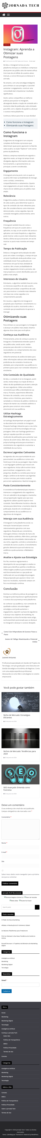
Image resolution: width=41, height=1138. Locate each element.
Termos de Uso (8, 1052)
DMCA (5, 1044)
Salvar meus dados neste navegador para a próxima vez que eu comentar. (20, 875)
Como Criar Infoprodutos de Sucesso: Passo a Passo (20, 633)
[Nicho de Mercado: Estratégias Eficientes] (20, 693)
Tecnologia (5, 968)
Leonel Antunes (24, 61)
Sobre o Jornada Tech (8, 1109)
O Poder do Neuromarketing (11, 920)
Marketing (7, 44)
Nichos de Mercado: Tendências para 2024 (19, 752)
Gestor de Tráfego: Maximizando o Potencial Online (21, 640)
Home (3, 1013)
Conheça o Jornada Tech (9, 1033)
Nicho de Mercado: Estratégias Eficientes (16, 716)
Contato (4, 1056)
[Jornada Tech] (4, 14)
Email (4, 980)
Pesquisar (37, 907)
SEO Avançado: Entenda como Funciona (16, 788)
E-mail (4, 852)
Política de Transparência (11, 1040)
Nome (4, 843)
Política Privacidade (9, 1048)
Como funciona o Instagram (19, 122)
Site (3, 861)
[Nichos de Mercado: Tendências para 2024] (20, 730)
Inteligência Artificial (8, 958)
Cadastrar (6, 991)
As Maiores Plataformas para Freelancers (15, 931)
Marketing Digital (7, 964)
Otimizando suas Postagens (19, 125)
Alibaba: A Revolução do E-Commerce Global (16, 925)
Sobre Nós (6, 1036)
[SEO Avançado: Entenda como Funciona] (20, 766)
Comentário (6, 817)
